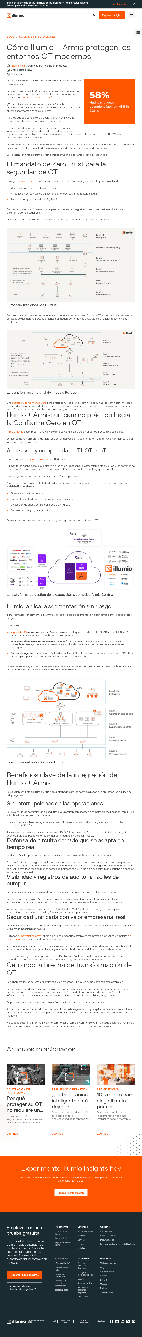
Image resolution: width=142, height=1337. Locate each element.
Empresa (83, 1226)
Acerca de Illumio (85, 1231)
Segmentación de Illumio (62, 1243)
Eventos (103, 1280)
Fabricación (83, 1297)
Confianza (101, 1321)
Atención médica (85, 1283)
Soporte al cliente (108, 1235)
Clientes (103, 1275)
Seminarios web (107, 1292)
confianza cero (61, 1290)
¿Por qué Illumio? (62, 1263)
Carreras (81, 1240)
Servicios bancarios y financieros (83, 1265)
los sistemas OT (27, 181)
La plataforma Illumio (61, 1232)
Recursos (105, 1258)
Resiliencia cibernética (70, 1089)
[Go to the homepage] (15, 15)
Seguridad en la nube (61, 1268)
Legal (54, 1321)
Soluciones (61, 1258)
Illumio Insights (61, 1238)
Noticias (81, 1248)
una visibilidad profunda (35, 459)
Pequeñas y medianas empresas (83, 1290)
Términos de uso (65, 1321)
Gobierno (82, 1279)
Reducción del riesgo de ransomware (61, 1283)
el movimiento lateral (30, 935)
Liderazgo (82, 1244)
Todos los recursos (108, 1263)
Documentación (107, 1240)
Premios (81, 1235)
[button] (95, 15)
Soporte (105, 1226)
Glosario (103, 1284)
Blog (10, 37)
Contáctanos (106, 1231)
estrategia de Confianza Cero (29, 402)
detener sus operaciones (36, 97)
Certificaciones (106, 1271)
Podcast (103, 1288)
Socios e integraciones (37, 37)
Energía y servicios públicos (85, 1273)
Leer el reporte (118, 4)
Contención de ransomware (18, 1091)
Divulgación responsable (84, 1321)
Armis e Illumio (15, 431)
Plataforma (61, 1226)
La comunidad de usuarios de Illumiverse (117, 1244)
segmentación (108, 1089)
